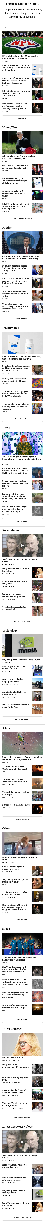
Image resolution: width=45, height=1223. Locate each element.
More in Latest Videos (21, 1218)
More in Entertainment (22, 621)
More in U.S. (22, 118)
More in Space (22, 1020)
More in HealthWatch (22, 419)
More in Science (21, 819)
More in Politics (21, 318)
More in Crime (22, 919)
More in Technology (22, 719)
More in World (22, 521)
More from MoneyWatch (22, 218)
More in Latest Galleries (22, 1117)
